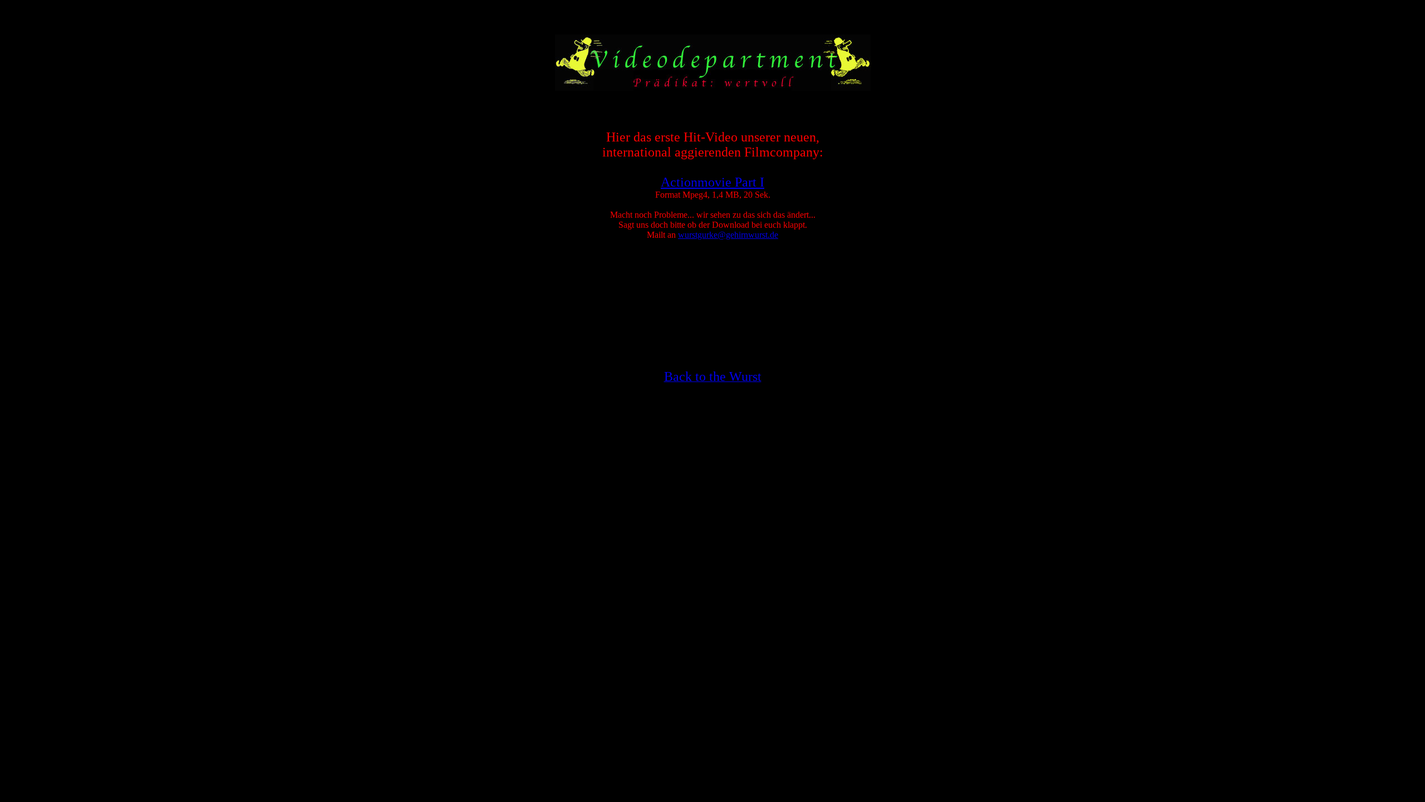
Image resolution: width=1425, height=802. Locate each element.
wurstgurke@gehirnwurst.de (728, 234)
